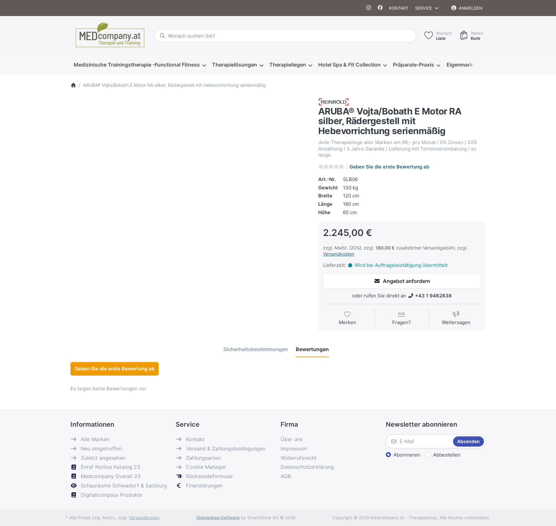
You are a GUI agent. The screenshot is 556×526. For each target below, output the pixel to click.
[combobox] (285, 35)
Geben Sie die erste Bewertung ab (389, 167)
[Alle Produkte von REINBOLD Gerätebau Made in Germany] (333, 101)
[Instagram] (369, 8)
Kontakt (398, 8)
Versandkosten (338, 254)
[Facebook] (380, 8)
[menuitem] (139, 65)
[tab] (255, 349)
